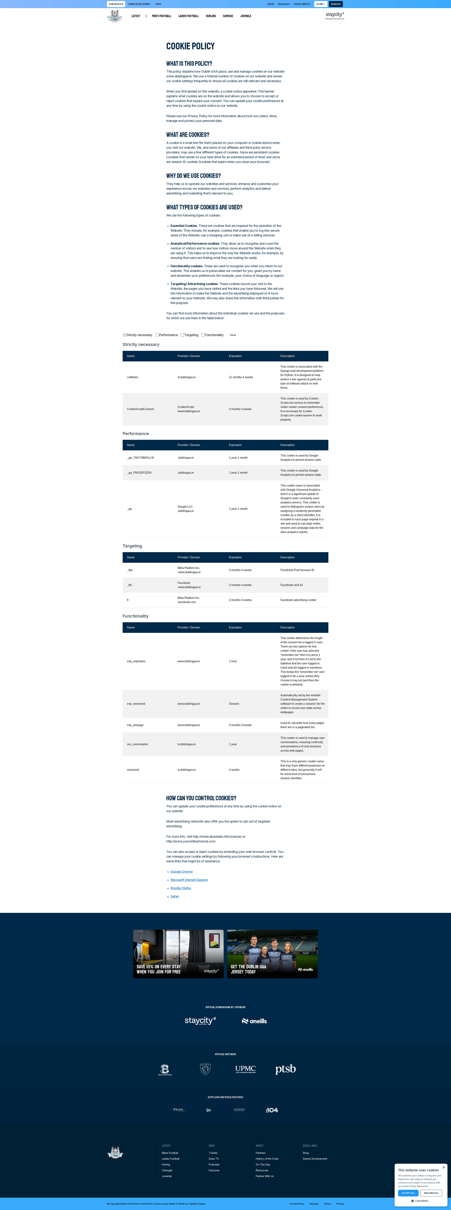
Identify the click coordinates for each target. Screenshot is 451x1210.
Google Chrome (182, 871)
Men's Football (161, 16)
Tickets (213, 1152)
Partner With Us (302, 4)
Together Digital (196, 1203)
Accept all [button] (408, 1193)
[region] (225, 388)
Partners (260, 1152)
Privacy (340, 1203)
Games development (139, 4)
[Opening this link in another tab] (321, 4)
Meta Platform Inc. (189, 567)
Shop (158, 4)
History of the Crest (267, 1158)
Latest (136, 16)
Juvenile (245, 16)
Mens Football (170, 1152)
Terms (327, 1203)
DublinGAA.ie (116, 4)
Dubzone (336, 4)
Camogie (228, 16)
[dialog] (421, 1185)
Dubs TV (214, 1158)
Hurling (211, 16)
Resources (284, 4)
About (271, 4)
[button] (421, 1201)
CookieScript (186, 406)
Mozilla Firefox (181, 888)
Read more (422, 1186)
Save (233, 334)
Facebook (184, 582)
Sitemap (314, 1203)
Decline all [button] (431, 1193)
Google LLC (185, 506)
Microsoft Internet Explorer (189, 880)
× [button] (443, 1167)
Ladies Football (188, 16)
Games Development (315, 1158)
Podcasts (214, 1164)
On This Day (263, 1164)
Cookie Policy (297, 1203)
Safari (175, 896)
